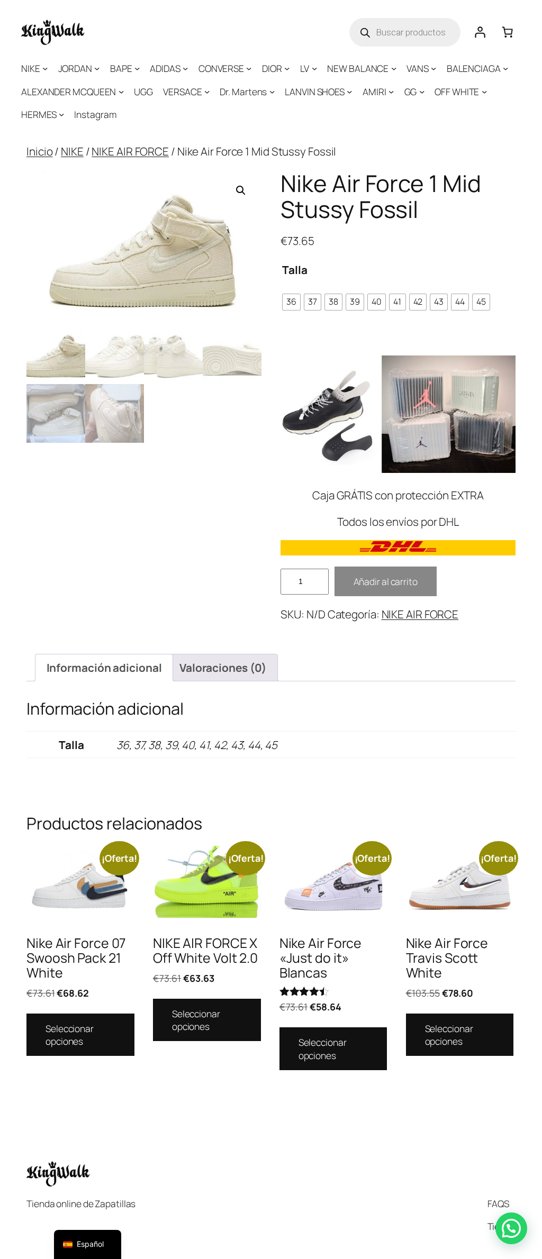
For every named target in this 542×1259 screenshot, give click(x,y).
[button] (240, 190)
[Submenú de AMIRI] (391, 91)
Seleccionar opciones (70, 1034)
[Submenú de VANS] (433, 68)
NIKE (72, 151)
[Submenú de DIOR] (287, 68)
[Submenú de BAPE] (137, 68)
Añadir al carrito (386, 581)
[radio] (291, 302)
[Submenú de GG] (421, 91)
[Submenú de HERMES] (61, 114)
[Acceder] (479, 32)
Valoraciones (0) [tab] (222, 667)
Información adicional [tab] (104, 667)
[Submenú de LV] (314, 68)
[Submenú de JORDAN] (97, 68)
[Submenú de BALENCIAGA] (505, 68)
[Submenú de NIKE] (45, 68)
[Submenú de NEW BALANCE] (393, 68)
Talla (295, 269)
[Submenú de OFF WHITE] (484, 91)
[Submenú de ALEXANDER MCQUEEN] (121, 91)
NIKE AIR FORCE (130, 151)
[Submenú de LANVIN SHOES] (349, 91)
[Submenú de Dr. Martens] (272, 91)
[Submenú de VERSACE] (207, 91)
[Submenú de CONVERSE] (248, 68)
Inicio (39, 151)
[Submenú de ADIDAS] (185, 68)
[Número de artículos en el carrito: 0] (507, 32)
